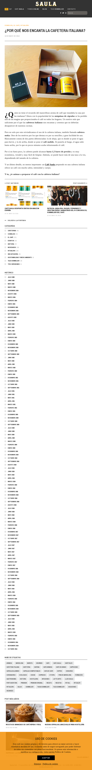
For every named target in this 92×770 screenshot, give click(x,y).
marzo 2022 (11, 368)
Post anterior (12, 183)
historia (23, 679)
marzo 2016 (11, 595)
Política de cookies (50, 764)
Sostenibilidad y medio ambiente (20, 257)
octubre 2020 (12, 421)
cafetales (68, 663)
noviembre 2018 (13, 495)
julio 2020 (11, 428)
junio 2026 (11, 281)
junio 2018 (11, 512)
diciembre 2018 (13, 492)
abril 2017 (11, 555)
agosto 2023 (12, 317)
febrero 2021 (12, 408)
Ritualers (25, 25)
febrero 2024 (12, 301)
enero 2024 (11, 304)
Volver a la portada (17, 220)
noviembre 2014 (13, 646)
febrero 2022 (12, 371)
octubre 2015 (12, 612)
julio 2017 (11, 545)
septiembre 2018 (13, 502)
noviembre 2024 (13, 291)
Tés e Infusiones (14, 264)
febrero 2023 (12, 337)
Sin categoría (13, 254)
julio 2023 (11, 321)
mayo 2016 (11, 589)
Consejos (9, 25)
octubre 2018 (12, 498)
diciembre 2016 (13, 569)
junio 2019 (11, 471)
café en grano (61, 667)
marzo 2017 (11, 559)
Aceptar (46, 757)
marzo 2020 (11, 441)
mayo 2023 (11, 327)
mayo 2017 (11, 552)
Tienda (33, 9)
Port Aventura (12, 683)
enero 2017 (11, 565)
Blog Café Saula (15, 3)
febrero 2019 (12, 485)
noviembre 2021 (13, 381)
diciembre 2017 (13, 532)
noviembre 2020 (13, 418)
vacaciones (72, 687)
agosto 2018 (12, 505)
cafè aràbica (47, 667)
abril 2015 (11, 629)
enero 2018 (11, 528)
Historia (11, 244)
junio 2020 (11, 431)
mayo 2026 (11, 284)
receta (49, 683)
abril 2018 (11, 518)
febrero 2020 (12, 445)
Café (19, 9)
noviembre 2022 (13, 348)
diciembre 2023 (13, 307)
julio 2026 (11, 277)
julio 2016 (11, 582)
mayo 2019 (11, 475)
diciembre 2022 (13, 344)
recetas (58, 683)
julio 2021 (11, 391)
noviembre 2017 (13, 535)
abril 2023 (11, 331)
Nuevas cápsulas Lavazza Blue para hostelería (64, 724)
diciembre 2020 (13, 415)
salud (20, 687)
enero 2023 (11, 341)
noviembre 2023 (13, 311)
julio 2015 (11, 619)
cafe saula (57, 663)
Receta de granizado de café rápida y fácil (23, 724)
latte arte (57, 679)
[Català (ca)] (10, 9)
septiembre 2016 (13, 579)
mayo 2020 (11, 435)
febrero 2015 (12, 636)
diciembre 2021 (13, 378)
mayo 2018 (11, 515)
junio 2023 (11, 324)
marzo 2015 (11, 632)
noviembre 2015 (13, 609)
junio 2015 (11, 622)
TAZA (57, 9)
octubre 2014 (12, 649)
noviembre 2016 (13, 572)
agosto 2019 (12, 465)
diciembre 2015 (13, 605)
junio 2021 (11, 394)
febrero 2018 (12, 525)
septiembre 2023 (13, 314)
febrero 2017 (12, 562)
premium (24, 683)
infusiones (45, 679)
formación (79, 675)
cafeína (36, 667)
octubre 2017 (12, 538)
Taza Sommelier (13, 261)
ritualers (10, 687)
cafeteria (26, 667)
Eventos (11, 241)
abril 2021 (11, 401)
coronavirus (11, 675)
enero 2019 (11, 488)
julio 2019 (11, 468)
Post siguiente (79, 183)
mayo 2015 (11, 626)
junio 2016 (11, 585)
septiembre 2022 (13, 354)
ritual (67, 683)
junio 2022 (11, 358)
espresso (42, 675)
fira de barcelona (65, 675)
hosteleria (34, 679)
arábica (9, 663)
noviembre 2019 (13, 455)
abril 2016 (11, 592)
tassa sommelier (43, 687)
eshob (33, 675)
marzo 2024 (11, 297)
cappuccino (74, 667)
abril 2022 (11, 364)
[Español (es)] (6, 9)
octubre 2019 (12, 458)
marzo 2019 (11, 482)
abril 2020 (11, 438)
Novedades (12, 247)
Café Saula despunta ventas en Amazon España (22, 209)
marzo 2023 (11, 334)
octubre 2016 (12, 575)
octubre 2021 (12, 384)
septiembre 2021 (13, 388)
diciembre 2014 (13, 642)
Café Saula (50, 164)
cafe (47, 663)
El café (17, 25)
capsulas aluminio (13, 671)
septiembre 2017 (13, 542)
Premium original (37, 683)
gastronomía (11, 679)
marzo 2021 (11, 404)
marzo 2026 (11, 287)
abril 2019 (11, 478)
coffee (59, 671)
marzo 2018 (11, 522)
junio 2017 (11, 549)
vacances (10, 691)
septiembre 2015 (13, 616)
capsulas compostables (31, 671)
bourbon (39, 663)
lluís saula (69, 679)
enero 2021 (11, 411)
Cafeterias (12, 231)
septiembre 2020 (13, 425)
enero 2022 (11, 374)
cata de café (48, 671)
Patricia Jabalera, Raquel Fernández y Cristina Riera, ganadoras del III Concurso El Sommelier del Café (67, 210)
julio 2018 (11, 508)
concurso (69, 671)
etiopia (52, 675)
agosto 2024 (12, 294)
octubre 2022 (12, 351)
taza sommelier (58, 687)
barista (29, 663)
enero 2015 (11, 639)
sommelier (29, 687)
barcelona (19, 663)
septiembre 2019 (13, 461)
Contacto (71, 9)
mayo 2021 (11, 398)
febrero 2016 (12, 599)
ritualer (77, 683)
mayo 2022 (11, 361)
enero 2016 (11, 602)
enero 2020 (11, 448)
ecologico (23, 675)
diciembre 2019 (13, 451)
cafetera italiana (13, 667)
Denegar (37, 764)
